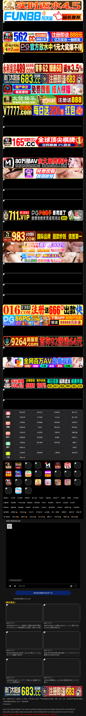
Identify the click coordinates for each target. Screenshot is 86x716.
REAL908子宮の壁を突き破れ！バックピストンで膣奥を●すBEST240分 (61, 654)
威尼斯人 (6, 498)
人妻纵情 (57, 452)
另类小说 (22, 457)
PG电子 (41, 498)
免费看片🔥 (67, 507)
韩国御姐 (39, 422)
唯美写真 (57, 442)
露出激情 (39, 442)
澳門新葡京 (52, 507)
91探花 (40, 427)
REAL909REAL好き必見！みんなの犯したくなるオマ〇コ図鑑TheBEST (24, 654)
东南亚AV (75, 422)
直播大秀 (78, 512)
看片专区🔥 (41, 517)
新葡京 (69, 498)
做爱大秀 (71, 512)
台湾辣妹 (22, 422)
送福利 (63, 498)
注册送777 (56, 498)
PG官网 (13, 498)
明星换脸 (39, 437)
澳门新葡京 (36, 507)
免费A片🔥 (24, 517)
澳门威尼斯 (7, 517)
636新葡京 (76, 507)
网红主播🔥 (74, 517)
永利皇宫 (59, 507)
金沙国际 (47, 512)
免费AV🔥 (66, 517)
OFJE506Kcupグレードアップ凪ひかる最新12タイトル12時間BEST (24, 681)
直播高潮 (29, 502)
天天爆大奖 (39, 512)
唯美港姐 (57, 422)
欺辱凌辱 (22, 427)
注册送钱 (48, 498)
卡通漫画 (22, 442)
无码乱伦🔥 (23, 512)
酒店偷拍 (50, 502)
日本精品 (39, 417)
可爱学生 (57, 432)
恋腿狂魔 (74, 432)
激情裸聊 (6, 512)
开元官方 (31, 512)
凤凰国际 (13, 502)
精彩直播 (37, 502)
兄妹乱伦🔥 (32, 517)
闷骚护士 (74, 437)
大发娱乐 (43, 507)
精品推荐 (22, 412)
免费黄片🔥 (14, 512)
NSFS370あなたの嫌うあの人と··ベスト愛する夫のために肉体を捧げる (61, 626)
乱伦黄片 (72, 502)
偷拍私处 (6, 507)
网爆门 (75, 442)
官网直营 (27, 498)
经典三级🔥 (15, 517)
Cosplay (57, 417)
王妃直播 (65, 502)
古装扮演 (22, 432)
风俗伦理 (74, 452)
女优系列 (39, 432)
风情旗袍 (22, 437)
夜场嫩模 (20, 507)
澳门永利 (34, 498)
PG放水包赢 (21, 502)
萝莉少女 (74, 412)
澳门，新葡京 (55, 512)
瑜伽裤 (57, 437)
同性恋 (75, 447)
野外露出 (74, 427)
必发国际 (28, 507)
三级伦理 (22, 417)
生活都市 (22, 452)
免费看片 (64, 512)
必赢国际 (6, 502)
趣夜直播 (13, 507)
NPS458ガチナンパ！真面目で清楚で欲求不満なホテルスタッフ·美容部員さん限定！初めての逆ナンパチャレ (24, 627)
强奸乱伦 (39, 412)
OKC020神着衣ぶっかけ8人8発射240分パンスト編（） (61, 681)
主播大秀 (58, 502)
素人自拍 (74, 417)
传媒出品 (22, 447)
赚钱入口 (49, 517)
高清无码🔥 (58, 517)
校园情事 (39, 452)
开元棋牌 (19, 498)
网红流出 (57, 427)
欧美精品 (57, 412)
